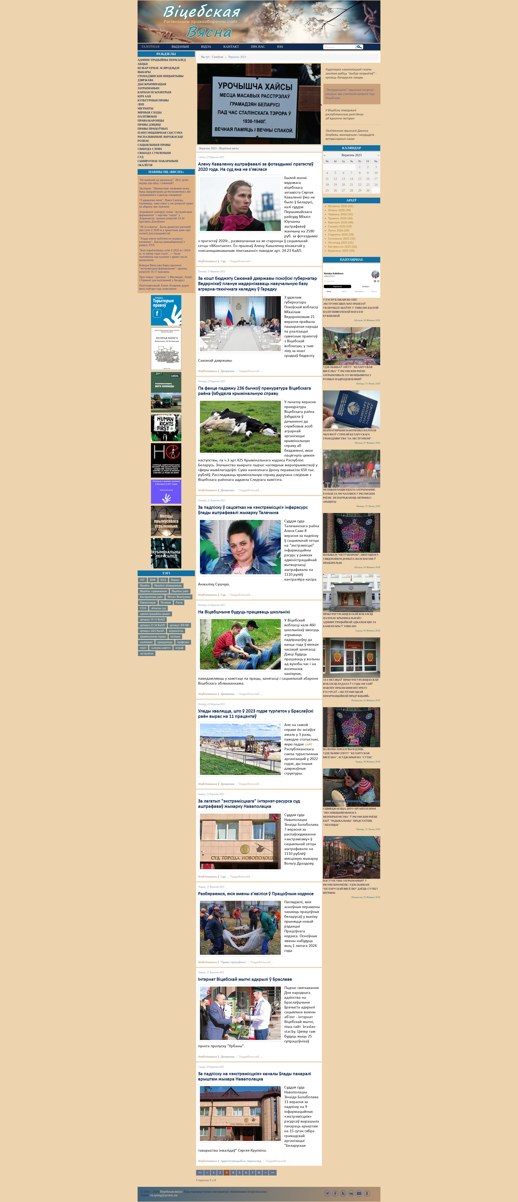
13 (343, 178)
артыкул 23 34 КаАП (152, 625)
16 (367, 178)
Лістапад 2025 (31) (340, 242)
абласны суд (158, 608)
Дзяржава (228, 371)
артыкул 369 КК (179, 625)
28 (351, 190)
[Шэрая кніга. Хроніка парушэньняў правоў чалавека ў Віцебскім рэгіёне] (166, 348)
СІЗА (143, 608)
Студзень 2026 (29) (341, 234)
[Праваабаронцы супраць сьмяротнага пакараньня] (166, 460)
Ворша (175, 579)
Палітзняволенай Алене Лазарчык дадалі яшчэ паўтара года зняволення (164, 287)
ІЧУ (142, 579)
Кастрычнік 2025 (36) (342, 246)
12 (335, 178)
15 (359, 178)
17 (376, 178)
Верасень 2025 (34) (341, 250)
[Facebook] (335, 1193)
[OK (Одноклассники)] (366, 1193)
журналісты (176, 630)
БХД (163, 579)
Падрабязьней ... (242, 261)
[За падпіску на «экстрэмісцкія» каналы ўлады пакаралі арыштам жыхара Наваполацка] (240, 1113)
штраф (179, 647)
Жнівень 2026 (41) (340, 206)
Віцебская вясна (171, 1191)
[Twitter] (343, 1193)
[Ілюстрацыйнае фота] (240, 426)
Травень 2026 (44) (340, 218)
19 (335, 184)
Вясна (208, 31)
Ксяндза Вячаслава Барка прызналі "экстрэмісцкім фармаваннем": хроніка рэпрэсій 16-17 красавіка (163, 268)
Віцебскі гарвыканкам (153, 591)
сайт (308, 744)
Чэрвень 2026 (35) (340, 214)
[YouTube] (359, 1193)
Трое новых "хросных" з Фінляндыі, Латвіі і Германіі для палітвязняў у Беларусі (165, 279)
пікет (143, 647)
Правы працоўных (233, 962)
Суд (223, 261)
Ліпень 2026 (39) (339, 210)
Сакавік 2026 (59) (340, 226)
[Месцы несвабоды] (166, 392)
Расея (179, 602)
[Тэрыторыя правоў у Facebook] (166, 310)
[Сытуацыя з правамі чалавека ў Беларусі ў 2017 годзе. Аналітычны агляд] (166, 491)
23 (367, 184)
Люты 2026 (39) (338, 230)
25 (327, 190)
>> (272, 1172)
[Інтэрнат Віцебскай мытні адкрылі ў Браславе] (240, 1013)
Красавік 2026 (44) (340, 222)
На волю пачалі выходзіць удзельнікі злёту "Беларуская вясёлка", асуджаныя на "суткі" (348, 753)
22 (359, 184)
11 (327, 178)
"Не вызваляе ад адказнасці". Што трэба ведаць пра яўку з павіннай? (163, 181)
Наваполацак (148, 602)
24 (376, 184)
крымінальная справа (153, 636)
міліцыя (175, 636)
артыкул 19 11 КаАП (152, 619)
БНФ (153, 579)
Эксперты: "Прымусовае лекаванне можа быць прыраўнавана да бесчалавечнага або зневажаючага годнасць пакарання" (165, 191)
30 (367, 190)
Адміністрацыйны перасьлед (241, 1161)
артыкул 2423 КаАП (152, 630)
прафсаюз (183, 642)
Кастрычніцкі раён (151, 596)
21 (351, 184)
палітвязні (146, 642)
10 (376, 173)
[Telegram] (327, 1193)
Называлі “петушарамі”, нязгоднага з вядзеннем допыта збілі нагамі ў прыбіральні (350, 558)
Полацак (166, 602)
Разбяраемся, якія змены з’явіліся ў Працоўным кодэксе (256, 893)
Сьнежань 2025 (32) (342, 238)
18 (327, 184)
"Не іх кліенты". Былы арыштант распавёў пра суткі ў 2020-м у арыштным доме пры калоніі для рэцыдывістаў (165, 230)
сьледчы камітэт (161, 647)
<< (200, 1172)
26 (335, 190)
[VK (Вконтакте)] (351, 1193)
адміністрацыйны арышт (155, 613)
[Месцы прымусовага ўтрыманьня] (166, 521)
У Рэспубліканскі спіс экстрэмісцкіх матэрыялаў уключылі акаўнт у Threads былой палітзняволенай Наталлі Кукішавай (350, 307)
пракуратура (164, 642)
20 (343, 184)
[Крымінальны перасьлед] (166, 553)
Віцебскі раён (180, 591)
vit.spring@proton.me (164, 1195)
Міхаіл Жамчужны (179, 596)
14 (351, 178)
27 (343, 190)
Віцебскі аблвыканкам (168, 585)
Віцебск (145, 585)
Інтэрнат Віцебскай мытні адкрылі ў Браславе (245, 979)
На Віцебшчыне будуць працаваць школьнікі (244, 612)
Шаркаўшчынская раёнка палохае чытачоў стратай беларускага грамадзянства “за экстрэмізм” (350, 434)
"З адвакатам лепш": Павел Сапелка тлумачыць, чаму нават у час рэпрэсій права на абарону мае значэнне (166, 203)
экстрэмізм (146, 653)
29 (359, 190)
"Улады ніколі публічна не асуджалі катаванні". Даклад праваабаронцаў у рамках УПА (162, 242)
